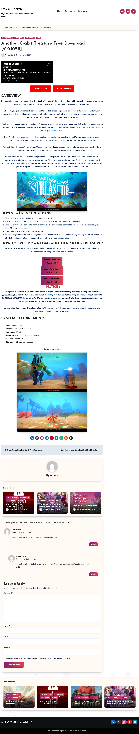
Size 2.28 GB (52, 270)
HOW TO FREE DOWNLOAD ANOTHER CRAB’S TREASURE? (27, 73)
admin (10, 55)
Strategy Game (80, 502)
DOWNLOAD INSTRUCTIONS (15, 70)
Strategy (77, 496)
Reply (93, 544)
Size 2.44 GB (52, 280)
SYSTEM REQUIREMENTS (14, 78)
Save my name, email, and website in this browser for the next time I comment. (38, 658)
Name (7, 626)
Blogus (76, 731)
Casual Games (12, 497)
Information (84, 11)
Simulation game (47, 500)
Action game (18, 38)
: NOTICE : (11, 75)
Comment (8, 593)
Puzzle (20, 500)
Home (60, 11)
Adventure (30, 38)
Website (7, 648)
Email (6, 637)
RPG (38, 38)
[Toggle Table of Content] (48, 64)
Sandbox (93, 698)
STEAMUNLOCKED (11, 9)
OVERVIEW (8, 67)
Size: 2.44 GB (52, 261)
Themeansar (87, 731)
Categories (69, 11)
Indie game (6, 38)
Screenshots (13, 81)
